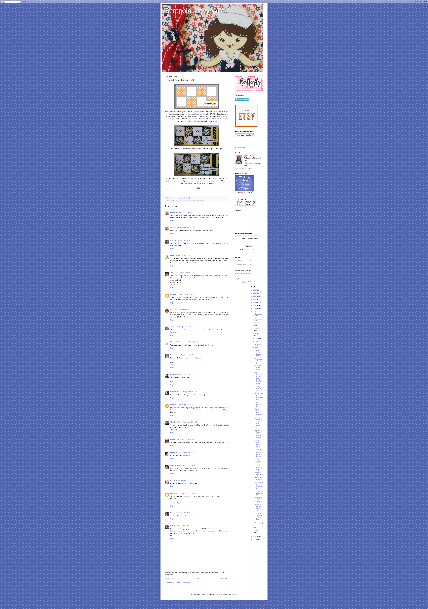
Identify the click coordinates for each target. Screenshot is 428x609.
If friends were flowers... (259, 367)
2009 (255, 539)
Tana (172, 327)
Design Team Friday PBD (258, 353)
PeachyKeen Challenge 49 (259, 485)
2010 (255, 536)
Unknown (174, 294)
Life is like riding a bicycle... (258, 454)
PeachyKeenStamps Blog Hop (259, 493)
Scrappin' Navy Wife (195, 10)
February (258, 526)
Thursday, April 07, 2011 (184, 480)
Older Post (224, 578)
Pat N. (172, 212)
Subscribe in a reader (242, 273)
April (257, 348)
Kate (172, 374)
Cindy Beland (175, 392)
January (258, 531)
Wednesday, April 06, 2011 (187, 422)
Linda (172, 452)
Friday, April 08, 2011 (182, 513)
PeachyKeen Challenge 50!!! (259, 396)
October (258, 324)
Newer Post (170, 578)
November (258, 319)
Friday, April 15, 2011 (182, 526)
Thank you (258, 449)
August (257, 334)
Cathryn (173, 465)
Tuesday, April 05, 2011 (183, 212)
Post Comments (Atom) (183, 582)
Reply (172, 220)
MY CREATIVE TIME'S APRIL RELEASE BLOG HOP (259, 378)
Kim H (172, 526)
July (256, 338)
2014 (255, 302)
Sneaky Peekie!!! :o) (258, 388)
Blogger (234, 594)
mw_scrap (174, 493)
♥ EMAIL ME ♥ (240, 147)
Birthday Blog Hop (259, 473)
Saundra (173, 355)
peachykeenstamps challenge (194, 200)
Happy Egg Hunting (258, 478)
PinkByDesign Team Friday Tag (259, 507)
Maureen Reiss (176, 342)
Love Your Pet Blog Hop (258, 468)
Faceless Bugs (200, 114)
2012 (255, 308)
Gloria (172, 480)
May (257, 345)
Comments (242, 264)
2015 (255, 299)
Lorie (172, 255)
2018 (255, 290)
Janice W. (174, 272)
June (257, 341)
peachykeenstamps (177, 200)
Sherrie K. (174, 422)
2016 (255, 296)
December (258, 314)
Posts (240, 260)
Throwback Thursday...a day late (258, 516)
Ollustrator (218, 594)
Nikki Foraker (251, 156)
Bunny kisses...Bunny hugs (258, 443)
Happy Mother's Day (258, 404)
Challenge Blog (216, 178)
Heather (173, 439)
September (259, 329)
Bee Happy (189, 178)
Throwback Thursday (258, 361)
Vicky (172, 513)
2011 (255, 311)
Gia (171, 240)
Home (197, 578)
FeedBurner (254, 250)
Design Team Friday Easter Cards (258, 433)
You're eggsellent (258, 461)
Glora (172, 309)
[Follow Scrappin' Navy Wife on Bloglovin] (244, 136)
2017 (255, 293)
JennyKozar (174, 227)
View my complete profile (244, 168)
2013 (255, 305)
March (257, 523)
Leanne (173, 404)
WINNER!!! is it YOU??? (258, 500)
